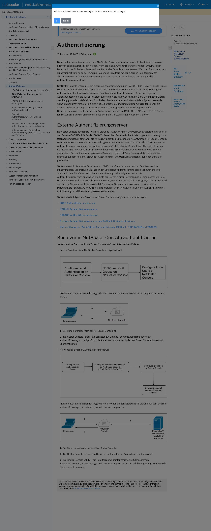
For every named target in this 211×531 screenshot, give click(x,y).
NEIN (66, 20)
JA (57, 20)
